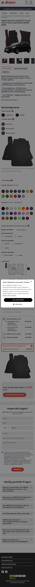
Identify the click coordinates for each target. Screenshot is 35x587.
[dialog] (17, 293)
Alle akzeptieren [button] (18, 300)
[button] (17, 304)
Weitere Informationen (9, 296)
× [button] (31, 281)
